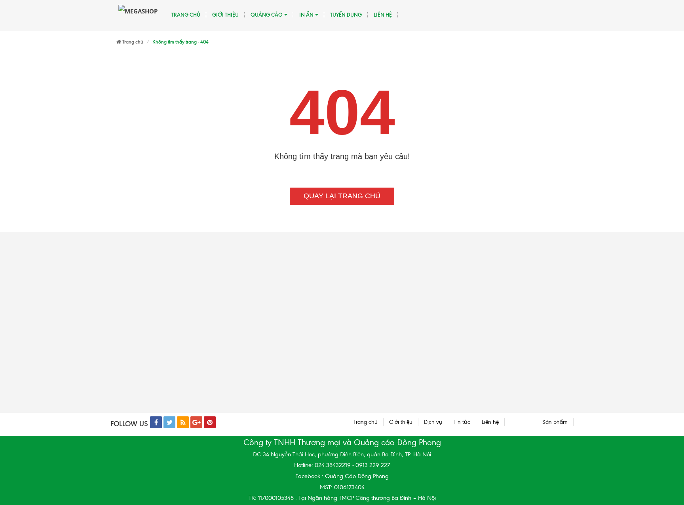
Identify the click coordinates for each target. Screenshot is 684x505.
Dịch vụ (433, 422)
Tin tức (462, 422)
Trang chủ (185, 14)
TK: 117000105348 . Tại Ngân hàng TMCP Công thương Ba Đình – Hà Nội (342, 497)
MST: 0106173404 (342, 487)
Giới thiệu (225, 14)
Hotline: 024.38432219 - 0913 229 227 (342, 465)
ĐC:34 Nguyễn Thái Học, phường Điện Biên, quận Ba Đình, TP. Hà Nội (342, 454)
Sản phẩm (555, 422)
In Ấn (306, 14)
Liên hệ (383, 14)
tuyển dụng (346, 14)
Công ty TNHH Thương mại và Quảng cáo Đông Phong (342, 442)
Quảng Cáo (267, 14)
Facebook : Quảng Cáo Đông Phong (342, 476)
